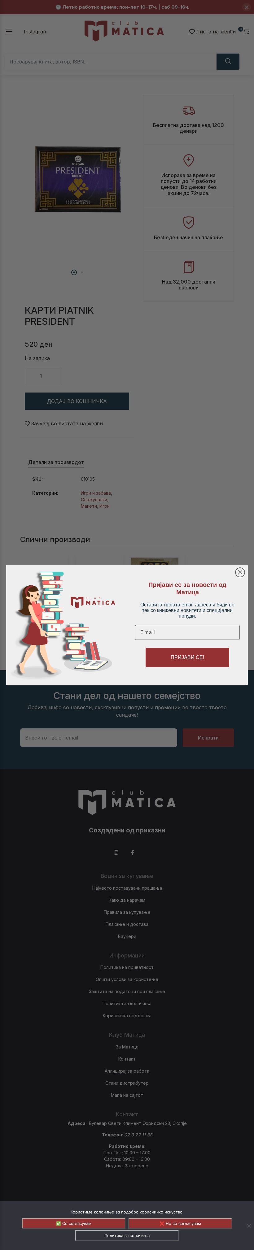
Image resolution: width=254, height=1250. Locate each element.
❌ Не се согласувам (180, 1223)
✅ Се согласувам (73, 1223)
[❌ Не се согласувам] (249, 1225)
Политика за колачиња (127, 1235)
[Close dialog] (240, 572)
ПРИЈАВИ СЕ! (187, 657)
